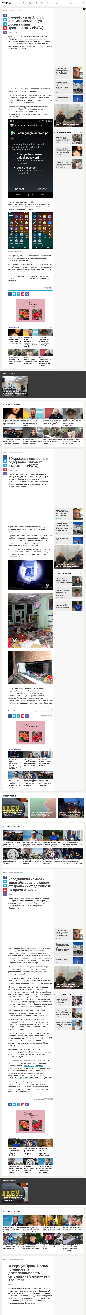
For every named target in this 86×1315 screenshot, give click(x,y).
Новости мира (12, 10)
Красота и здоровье (53, 3)
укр (76, 3)
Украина (31, 3)
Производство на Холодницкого (22, 1082)
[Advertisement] (32, 68)
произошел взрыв (30, 693)
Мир (37, 3)
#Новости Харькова (46, 715)
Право (25, 3)
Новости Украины (13, 452)
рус (78, 3)
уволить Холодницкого (33, 1066)
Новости (18, 3)
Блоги (43, 3)
